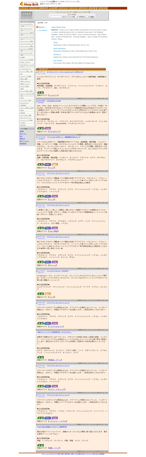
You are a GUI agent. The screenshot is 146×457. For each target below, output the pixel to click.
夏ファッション (24, 141)
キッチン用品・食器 (26, 91)
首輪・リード (54, 448)
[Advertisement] (117, 43)
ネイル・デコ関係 (26, 76)
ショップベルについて (51, 454)
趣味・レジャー (25, 84)
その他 (23, 122)
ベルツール (89, 454)
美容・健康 (24, 79)
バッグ (51, 199)
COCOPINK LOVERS (54, 101)
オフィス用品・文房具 (27, 108)
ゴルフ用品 (53, 231)
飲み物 (23, 113)
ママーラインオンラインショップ (58, 173)
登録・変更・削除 (62, 454)
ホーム (43, 454)
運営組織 (102, 454)
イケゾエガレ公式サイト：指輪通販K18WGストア (63, 137)
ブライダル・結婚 (26, 115)
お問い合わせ (95, 454)
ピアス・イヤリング (56, 389)
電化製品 (23, 105)
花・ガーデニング (26, 117)
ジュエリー (53, 95)
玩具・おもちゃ (25, 81)
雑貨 (22, 89)
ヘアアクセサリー (26, 69)
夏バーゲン (23, 133)
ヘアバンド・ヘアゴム (57, 421)
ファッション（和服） (27, 46)
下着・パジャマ (25, 62)
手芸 (22, 98)
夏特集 (22, 131)
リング (51, 168)
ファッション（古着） (27, 41)
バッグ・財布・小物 (26, 71)
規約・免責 (70, 454)
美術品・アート (55, 360)
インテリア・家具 (26, 100)
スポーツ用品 (25, 86)
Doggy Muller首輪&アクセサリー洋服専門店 (52, 427)
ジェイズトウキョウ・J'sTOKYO (58, 271)
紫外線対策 (23, 143)
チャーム (52, 265)
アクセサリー (54, 131)
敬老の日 (22, 138)
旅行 (21, 136)
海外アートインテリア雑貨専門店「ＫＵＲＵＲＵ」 (55, 332)
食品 (22, 110)
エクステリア (25, 103)
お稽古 (23, 57)
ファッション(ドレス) (27, 44)
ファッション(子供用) (27, 60)
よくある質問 (77, 454)
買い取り (23, 125)
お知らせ (83, 454)
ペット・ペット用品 (26, 120)
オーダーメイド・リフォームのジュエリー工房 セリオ (65, 72)
